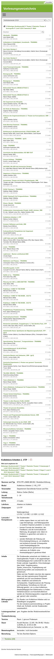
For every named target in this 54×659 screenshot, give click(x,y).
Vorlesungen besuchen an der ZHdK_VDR (17, 422)
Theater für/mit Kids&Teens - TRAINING (16, 394)
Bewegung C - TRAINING (11, 81)
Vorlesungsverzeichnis (19, 8)
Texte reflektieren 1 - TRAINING (13, 380)
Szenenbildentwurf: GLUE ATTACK (15, 348)
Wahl (34, 28)
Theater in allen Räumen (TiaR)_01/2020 (16, 401)
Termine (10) (10, 639)
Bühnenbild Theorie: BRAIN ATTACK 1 (16, 88)
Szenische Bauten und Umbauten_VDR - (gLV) (18, 355)
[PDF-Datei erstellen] (31, 460)
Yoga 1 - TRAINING (9, 436)
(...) (2, 478)
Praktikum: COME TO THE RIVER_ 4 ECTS (17, 296)
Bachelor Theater (39, 26)
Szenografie (10, 28)
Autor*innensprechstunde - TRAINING (16, 67)
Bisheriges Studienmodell (15, 26)
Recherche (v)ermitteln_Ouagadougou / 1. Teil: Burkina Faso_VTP (25, 323)
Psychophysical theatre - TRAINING (15, 317)
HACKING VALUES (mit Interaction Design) (17, 166)
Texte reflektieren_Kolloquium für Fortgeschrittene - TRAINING (24, 387)
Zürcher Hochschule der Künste (11, 649)
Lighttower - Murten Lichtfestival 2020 (16, 254)
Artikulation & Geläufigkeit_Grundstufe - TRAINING (20, 42)
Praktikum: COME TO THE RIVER (14, 289)
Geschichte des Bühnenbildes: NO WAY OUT (18, 152)
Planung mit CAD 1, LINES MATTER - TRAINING (19, 282)
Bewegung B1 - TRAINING (12, 74)
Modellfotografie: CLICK (11, 268)
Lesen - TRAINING (9, 247)
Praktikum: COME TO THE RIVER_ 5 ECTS (17, 303)
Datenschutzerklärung (21, 654)
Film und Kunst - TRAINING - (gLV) (15, 138)
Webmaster (49, 654)
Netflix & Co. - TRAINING (11, 275)
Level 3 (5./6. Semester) (23, 28)
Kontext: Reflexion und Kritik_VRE (14, 224)
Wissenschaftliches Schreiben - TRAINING (17, 429)
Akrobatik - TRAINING (10, 35)
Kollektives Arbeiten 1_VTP (12, 217)
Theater (28, 26)
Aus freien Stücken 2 (10, 58)
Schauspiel (44, 474)
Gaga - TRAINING (9, 145)
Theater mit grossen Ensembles (14, 408)
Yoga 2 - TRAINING (9, 443)
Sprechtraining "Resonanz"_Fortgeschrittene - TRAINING (22, 341)
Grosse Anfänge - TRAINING (12, 159)
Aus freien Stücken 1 (10, 49)
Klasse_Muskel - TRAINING (12, 203)
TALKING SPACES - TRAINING (13, 373)
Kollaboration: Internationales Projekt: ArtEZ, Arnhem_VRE (23, 210)
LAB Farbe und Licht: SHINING (13, 238)
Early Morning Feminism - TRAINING (15, 124)
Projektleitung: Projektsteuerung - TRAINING (18, 310)
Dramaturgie (44, 466)
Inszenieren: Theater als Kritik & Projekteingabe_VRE (21, 180)
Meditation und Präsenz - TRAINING (15, 261)
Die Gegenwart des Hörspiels (13, 102)
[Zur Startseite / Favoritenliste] (4, 26)
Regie (42, 470)
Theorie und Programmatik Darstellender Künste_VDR (21, 415)
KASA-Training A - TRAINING (13, 189)
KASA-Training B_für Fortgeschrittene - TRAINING (20, 196)
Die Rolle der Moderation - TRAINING (15, 109)
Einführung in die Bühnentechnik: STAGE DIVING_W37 (21, 131)
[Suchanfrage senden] (43, 32)
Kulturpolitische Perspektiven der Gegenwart (18, 231)
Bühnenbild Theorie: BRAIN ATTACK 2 (16, 95)
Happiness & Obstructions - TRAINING (16, 173)
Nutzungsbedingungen (37, 654)
